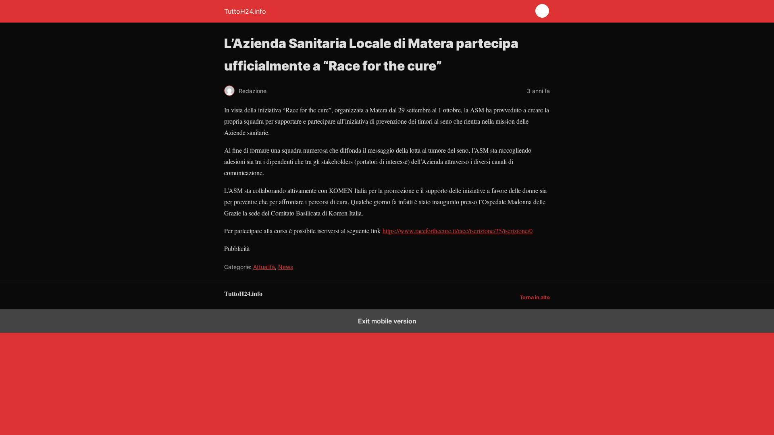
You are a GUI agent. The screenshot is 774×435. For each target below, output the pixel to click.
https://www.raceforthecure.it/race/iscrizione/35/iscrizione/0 (458, 230)
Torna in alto (535, 297)
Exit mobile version (387, 321)
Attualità (264, 266)
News (285, 266)
